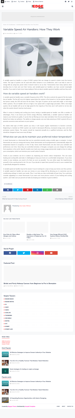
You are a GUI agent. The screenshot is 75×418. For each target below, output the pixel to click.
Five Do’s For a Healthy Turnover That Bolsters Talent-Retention (29, 361)
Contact (22, 1)
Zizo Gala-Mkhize (8, 33)
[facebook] (65, 1)
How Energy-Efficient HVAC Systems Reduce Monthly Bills (59, 235)
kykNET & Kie (9, 329)
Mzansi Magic (9, 299)
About (14, 1)
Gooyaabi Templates (30, 406)
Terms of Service (39, 1)
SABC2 (7, 310)
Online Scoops (6, 342)
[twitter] (69, 1)
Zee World (8, 318)
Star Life (8, 312)
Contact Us (70, 406)
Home (8, 1)
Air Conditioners (11, 24)
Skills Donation (6, 341)
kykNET (7, 326)
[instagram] (72, 1)
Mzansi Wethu (9, 301)
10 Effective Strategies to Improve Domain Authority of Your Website (30, 352)
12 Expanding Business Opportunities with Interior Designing (28, 398)
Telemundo (8, 315)
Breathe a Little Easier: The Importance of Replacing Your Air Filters (36, 236)
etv (6, 323)
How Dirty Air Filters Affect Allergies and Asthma (11, 235)
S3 (5, 304)
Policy (29, 1)
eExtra (7, 321)
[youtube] (51, 253)
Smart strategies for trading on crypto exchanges (24, 369)
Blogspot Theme (12, 406)
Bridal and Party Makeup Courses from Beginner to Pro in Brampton (30, 283)
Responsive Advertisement (37, 16)
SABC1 (7, 307)
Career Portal (5, 344)
